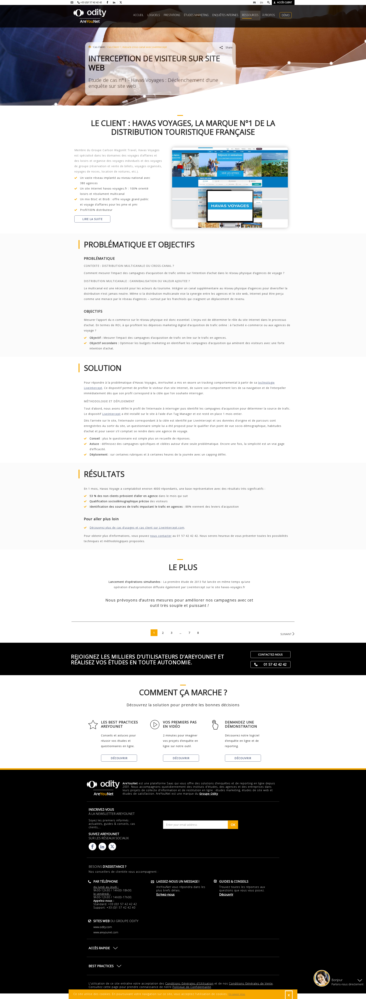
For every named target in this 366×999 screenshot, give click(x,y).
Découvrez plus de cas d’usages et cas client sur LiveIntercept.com (137, 527)
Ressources (250, 15)
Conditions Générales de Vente (251, 983)
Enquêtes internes (225, 15)
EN (261, 2)
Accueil (138, 15)
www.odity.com (102, 927)
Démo (286, 15)
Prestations (172, 15)
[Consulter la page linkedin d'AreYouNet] (114, 2)
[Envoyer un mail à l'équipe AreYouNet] (72, 2)
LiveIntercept (111, 414)
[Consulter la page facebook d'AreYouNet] (107, 2)
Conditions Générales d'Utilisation (189, 983)
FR (254, 2)
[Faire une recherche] (268, 2)
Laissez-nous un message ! (177, 881)
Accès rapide (99, 948)
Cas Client (99, 47)
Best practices (101, 966)
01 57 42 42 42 (275, 664)
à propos (268, 15)
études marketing (196, 15)
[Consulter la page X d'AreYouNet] (120, 2)
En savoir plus (237, 994)
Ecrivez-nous (165, 894)
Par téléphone (105, 881)
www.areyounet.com (105, 932)
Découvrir (119, 758)
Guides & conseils (233, 881)
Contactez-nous (270, 654)
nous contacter (161, 536)
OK (233, 824)
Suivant (286, 634)
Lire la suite (92, 219)
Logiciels (153, 15)
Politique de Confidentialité (192, 987)
